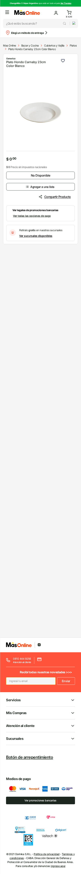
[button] (7, 12)
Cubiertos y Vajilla (54, 45)
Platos (73, 45)
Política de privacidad (46, 854)
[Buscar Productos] (65, 23)
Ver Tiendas (65, 3)
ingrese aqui (58, 866)
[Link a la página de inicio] (9, 45)
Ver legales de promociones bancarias (35, 210)
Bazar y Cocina (30, 45)
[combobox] (36, 23)
